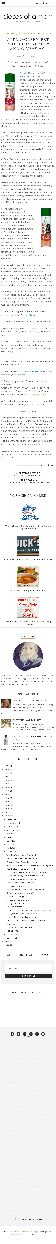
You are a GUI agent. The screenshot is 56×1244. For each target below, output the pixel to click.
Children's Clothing (39, 1069)
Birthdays (7, 1061)
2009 (7, 941)
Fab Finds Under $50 (27, 1085)
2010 (7, 816)
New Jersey (20, 1141)
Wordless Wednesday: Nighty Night (22, 855)
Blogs (37, 1061)
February (11, 934)
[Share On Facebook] (45, 465)
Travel (35, 1181)
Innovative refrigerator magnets (21, 879)
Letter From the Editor (13, 1133)
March (10, 851)
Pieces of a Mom (18, 1231)
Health (35, 1117)
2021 (7, 776)
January (10, 938)
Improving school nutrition (18, 886)
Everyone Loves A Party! (27, 720)
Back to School (39, 1045)
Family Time (25, 1093)
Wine (46, 1197)
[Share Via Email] (52, 465)
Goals (42, 1109)
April (9, 848)
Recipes (27, 1165)
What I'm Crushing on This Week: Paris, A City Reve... (30, 865)
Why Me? (37, 1197)
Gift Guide (7, 1109)
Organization (9, 1149)
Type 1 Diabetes (9, 1189)
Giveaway (10, 34)
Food (4, 1101)
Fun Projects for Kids (42, 1101)
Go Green (23, 34)
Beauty (15, 1053)
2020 (7, 780)
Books (46, 1061)
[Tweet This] (41, 465)
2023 (7, 769)
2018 (7, 787)
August (10, 833)
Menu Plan (7, 1141)
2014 (7, 801)
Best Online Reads (30, 1053)
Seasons (37, 1165)
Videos (23, 1189)
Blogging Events (23, 1061)
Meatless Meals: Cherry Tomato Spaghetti (25, 889)
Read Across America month (19, 927)
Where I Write (24, 1197)
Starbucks (19, 1173)
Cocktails (20, 1077)
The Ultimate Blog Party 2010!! (30, 700)
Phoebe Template (33, 1231)
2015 (7, 798)
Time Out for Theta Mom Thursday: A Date (26, 872)
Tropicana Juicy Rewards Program (22, 862)
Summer (44, 1173)
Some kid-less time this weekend (21, 917)
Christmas (7, 1077)
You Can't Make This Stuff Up (16, 1213)
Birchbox (46, 1053)
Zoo (35, 1213)
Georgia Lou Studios (19, 1234)
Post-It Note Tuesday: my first (20, 882)
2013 (7, 805)
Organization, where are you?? (20, 893)
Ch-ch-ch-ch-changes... (16, 896)
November (12, 823)
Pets (31, 1149)
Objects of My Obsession (40, 1141)
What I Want (8, 1197)
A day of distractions (16, 907)
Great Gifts (23, 1117)
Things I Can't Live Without (15, 1181)
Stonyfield (32, 1173)
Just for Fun (39, 1125)
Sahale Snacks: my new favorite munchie (24, 876)
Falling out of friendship (17, 903)
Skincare (6, 1173)
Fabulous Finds (9, 1093)
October (11, 826)
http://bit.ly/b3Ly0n (36, 394)
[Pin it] (48, 465)
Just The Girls (23, 1125)
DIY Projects (34, 1077)
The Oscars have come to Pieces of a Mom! (26, 920)
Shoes (47, 1165)
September (12, 830)
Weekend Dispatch (37, 1189)
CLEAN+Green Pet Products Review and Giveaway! (29, 910)
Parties (22, 1149)
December (12, 819)
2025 (7, 766)
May (9, 844)
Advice (5, 1045)
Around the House (20, 1045)
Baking (5, 1053)
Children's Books (18, 1069)
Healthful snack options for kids (21, 869)
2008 (7, 945)
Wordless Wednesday (12, 1205)
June (9, 841)
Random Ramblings (11, 1165)
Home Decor (8, 1125)
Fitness (48, 1093)
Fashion (38, 1093)
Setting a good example (17, 900)
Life (29, 1133)
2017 (7, 791)
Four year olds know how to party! (22, 913)
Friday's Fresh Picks (19, 1101)
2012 (7, 808)
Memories (38, 1133)
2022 (7, 773)
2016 (7, 794)
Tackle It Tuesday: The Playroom (21, 858)
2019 (7, 783)
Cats (4, 1069)
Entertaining (8, 1085)
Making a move (13, 931)
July (8, 837)
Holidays (46, 1117)
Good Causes (8, 1117)
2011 (7, 812)
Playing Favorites (11, 1157)
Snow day (10, 924)
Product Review (41, 34)
